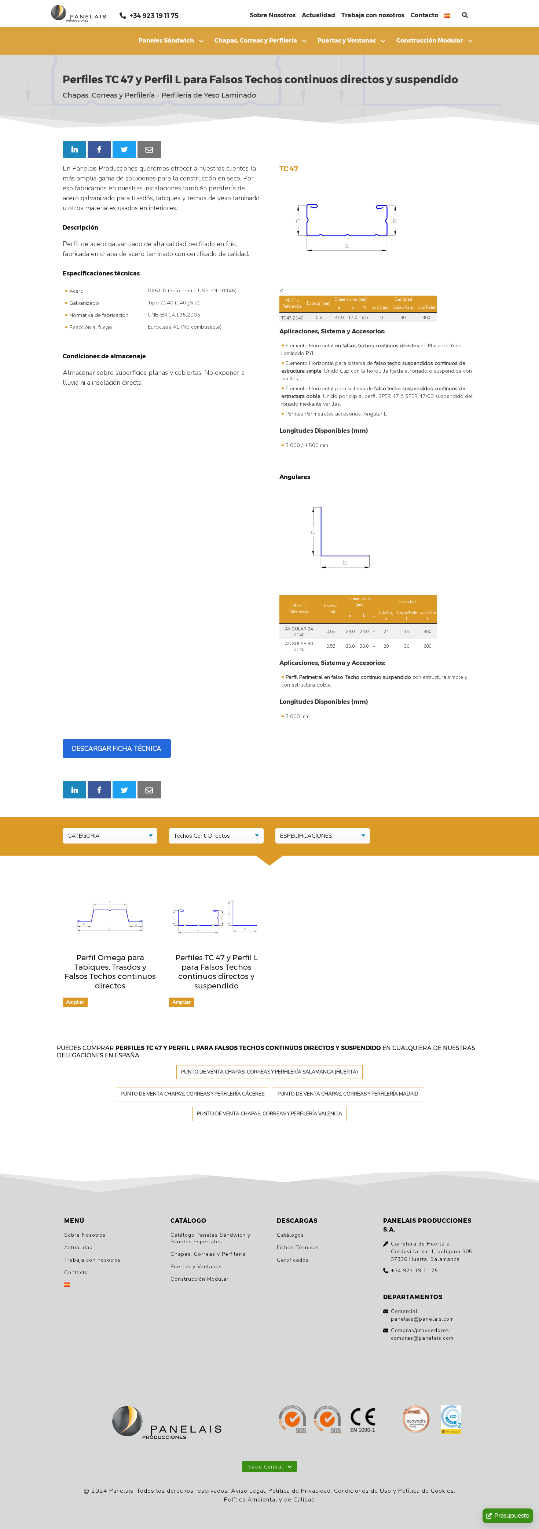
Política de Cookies (426, 1491)
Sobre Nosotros (273, 15)
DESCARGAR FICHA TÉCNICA (116, 748)
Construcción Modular (429, 40)
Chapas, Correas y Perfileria (208, 1254)
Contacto (424, 15)
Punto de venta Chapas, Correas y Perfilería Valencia (269, 1113)
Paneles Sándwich (166, 40)
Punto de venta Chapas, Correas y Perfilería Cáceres (192, 1093)
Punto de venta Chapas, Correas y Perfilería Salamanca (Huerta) (269, 1071)
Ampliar (75, 1002)
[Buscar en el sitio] (465, 15)
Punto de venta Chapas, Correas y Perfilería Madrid (348, 1093)
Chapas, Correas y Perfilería (255, 40)
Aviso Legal (248, 1491)
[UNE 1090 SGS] (363, 1420)
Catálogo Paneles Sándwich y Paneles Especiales (210, 1238)
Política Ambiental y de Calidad (269, 1500)
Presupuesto (511, 1515)
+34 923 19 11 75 (153, 15)
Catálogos (290, 1235)
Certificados (293, 1260)
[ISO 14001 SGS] (328, 1420)
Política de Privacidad (299, 1491)
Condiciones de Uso (362, 1491)
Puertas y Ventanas (347, 40)
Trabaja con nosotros (372, 15)
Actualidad (318, 15)
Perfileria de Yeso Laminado (208, 95)
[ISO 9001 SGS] (293, 1420)
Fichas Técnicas (298, 1247)
